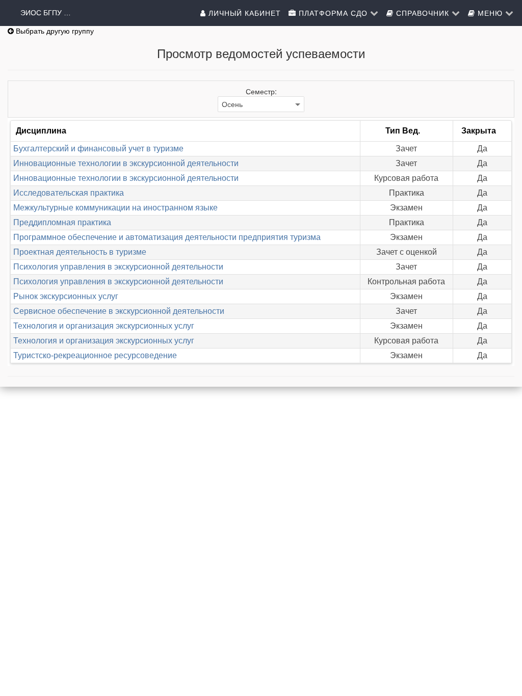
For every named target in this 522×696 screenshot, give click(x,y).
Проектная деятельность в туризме (79, 252)
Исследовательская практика (68, 193)
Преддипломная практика (62, 222)
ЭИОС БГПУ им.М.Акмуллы (45, 13)
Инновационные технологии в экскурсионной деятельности (126, 163)
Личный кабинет (243, 13)
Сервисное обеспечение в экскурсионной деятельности (118, 311)
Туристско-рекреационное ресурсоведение (95, 355)
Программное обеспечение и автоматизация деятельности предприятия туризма (167, 237)
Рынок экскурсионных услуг (65, 296)
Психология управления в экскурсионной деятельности (118, 266)
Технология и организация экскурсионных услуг (103, 326)
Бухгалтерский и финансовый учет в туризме (98, 148)
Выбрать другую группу (54, 31)
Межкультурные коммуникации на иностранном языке (115, 207)
